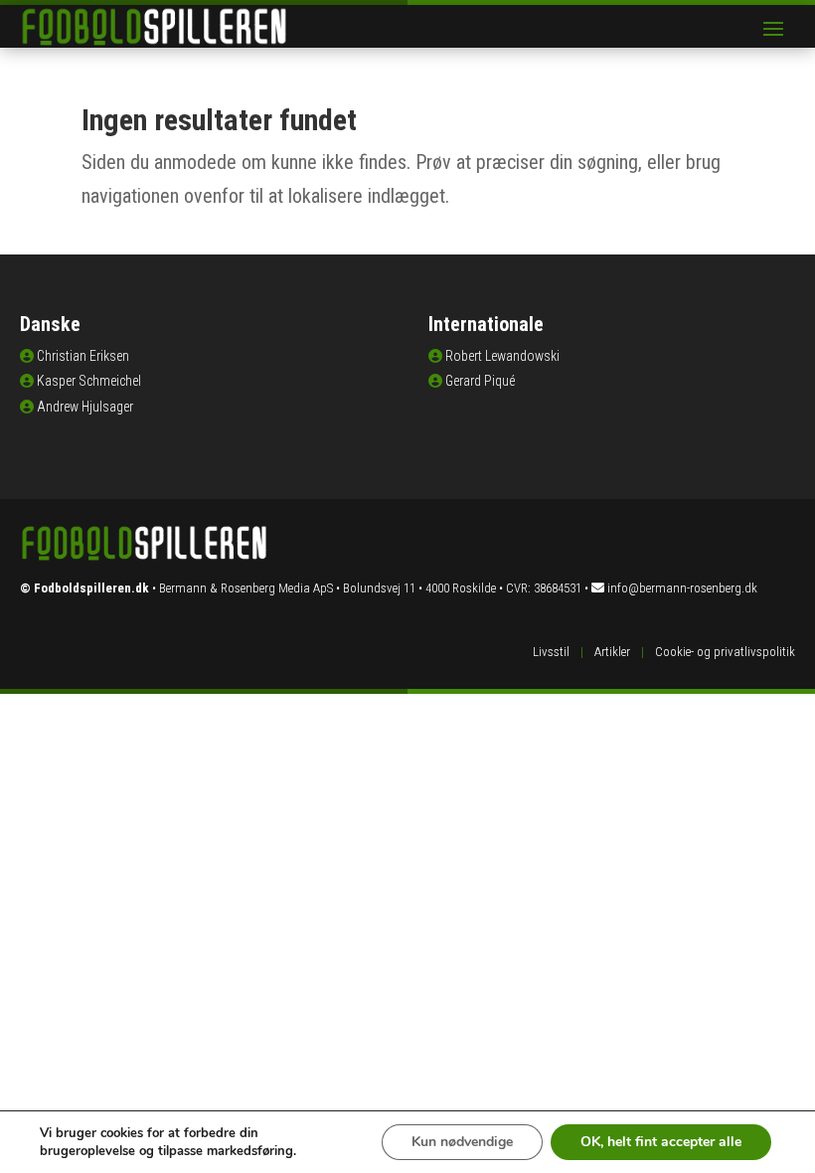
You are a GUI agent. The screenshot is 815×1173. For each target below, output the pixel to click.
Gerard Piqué (480, 381)
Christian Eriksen (83, 356)
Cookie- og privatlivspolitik (725, 651)
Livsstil (551, 651)
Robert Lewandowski (502, 356)
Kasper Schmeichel (89, 381)
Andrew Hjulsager (85, 407)
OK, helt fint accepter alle (660, 1141)
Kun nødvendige (462, 1141)
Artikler (612, 651)
